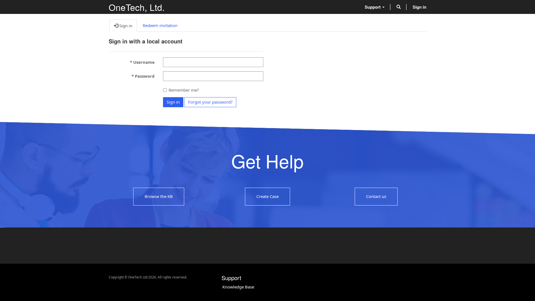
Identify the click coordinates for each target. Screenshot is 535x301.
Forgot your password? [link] (210, 102)
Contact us (376, 196)
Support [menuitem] (373, 7)
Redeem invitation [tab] (160, 25)
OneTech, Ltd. (137, 7)
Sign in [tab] (125, 25)
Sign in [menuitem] (419, 7)
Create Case (267, 196)
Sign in (173, 102)
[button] (398, 7)
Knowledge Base (238, 287)
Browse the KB (159, 196)
